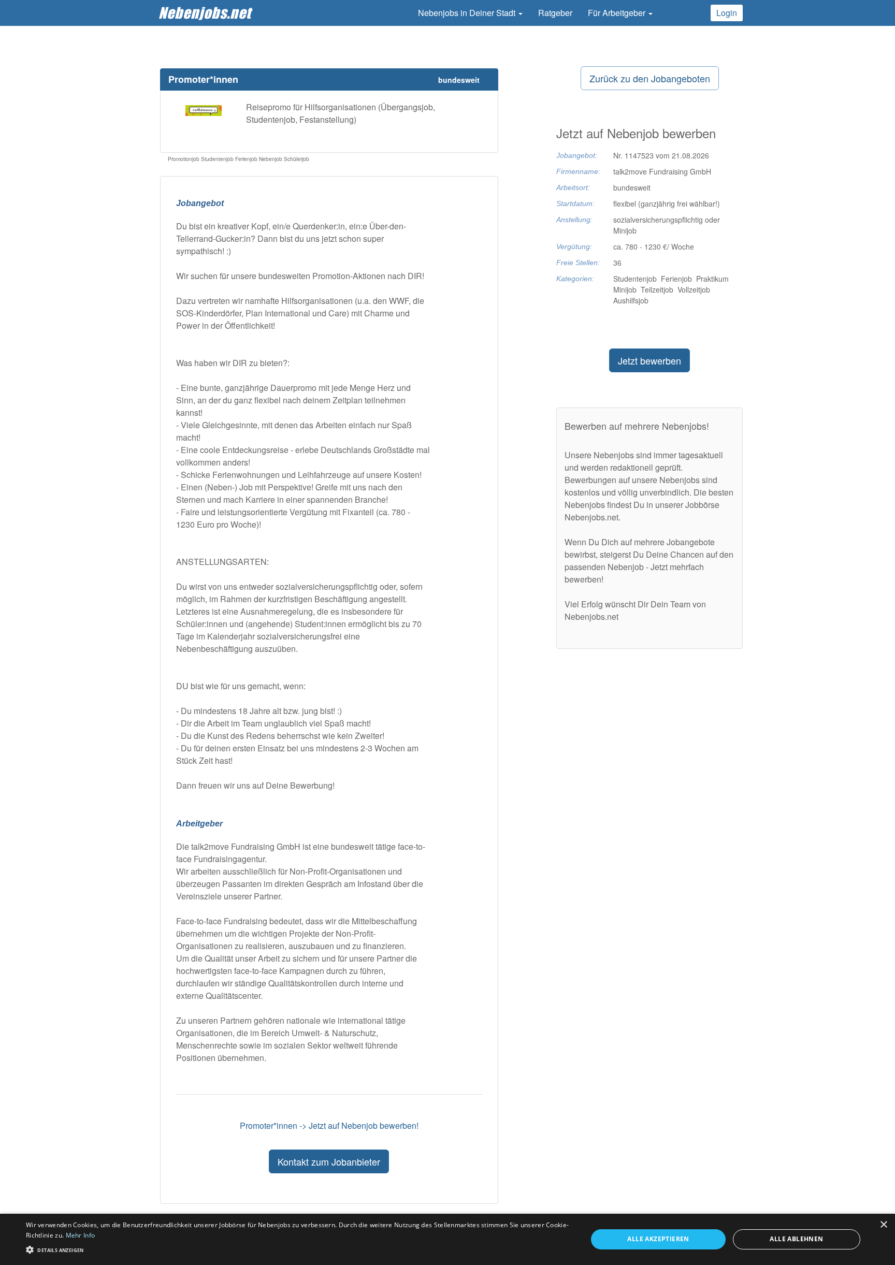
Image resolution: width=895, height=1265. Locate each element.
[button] (298, 1249)
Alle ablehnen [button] (796, 1238)
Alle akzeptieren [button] (658, 1238)
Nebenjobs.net (204, 13)
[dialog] (447, 1239)
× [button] (883, 1225)
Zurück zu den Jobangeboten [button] (649, 78)
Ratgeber (555, 13)
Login (726, 13)
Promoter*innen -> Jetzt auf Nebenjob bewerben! (329, 1125)
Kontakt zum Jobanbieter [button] (329, 1161)
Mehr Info (80, 1235)
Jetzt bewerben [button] (649, 360)
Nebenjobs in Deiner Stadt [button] (467, 13)
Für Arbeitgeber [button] (617, 13)
